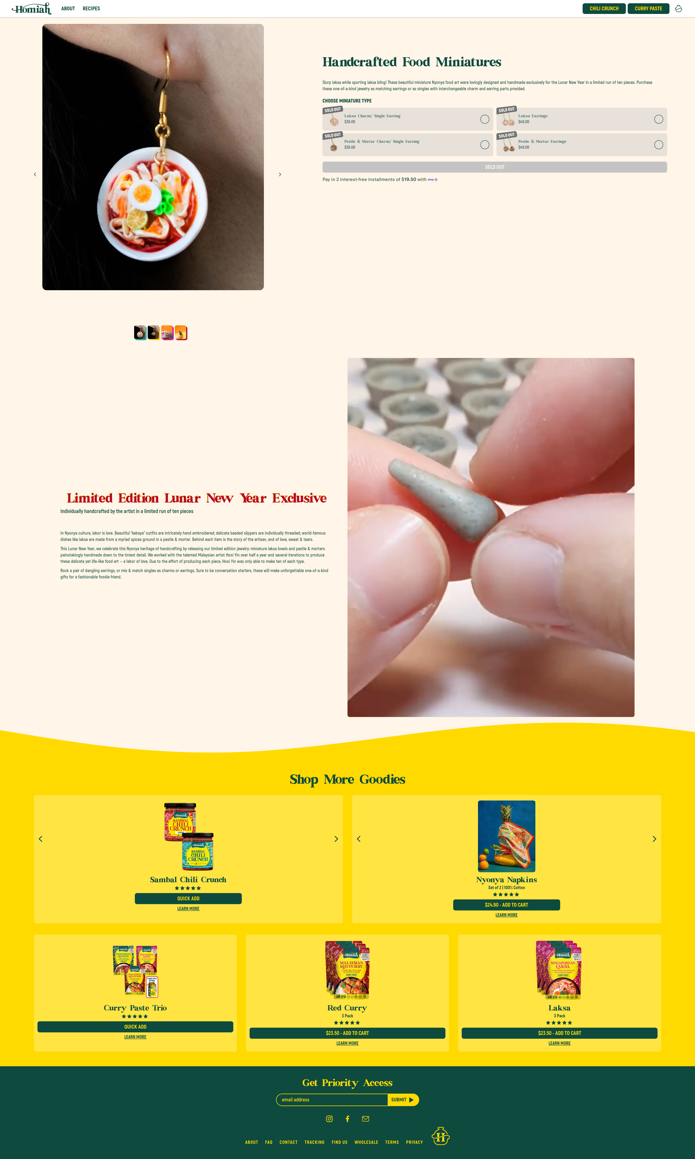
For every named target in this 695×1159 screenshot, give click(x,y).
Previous (36, 174)
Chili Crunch (604, 8)
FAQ (269, 1142)
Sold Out (495, 167)
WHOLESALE (366, 1142)
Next (281, 174)
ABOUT (251, 1142)
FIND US (340, 1142)
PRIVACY (414, 1142)
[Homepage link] (32, 8)
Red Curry (347, 1009)
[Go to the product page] (135, 970)
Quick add (188, 898)
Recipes (91, 8)
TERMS (392, 1142)
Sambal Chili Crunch (188, 880)
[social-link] (329, 1119)
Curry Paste (648, 8)
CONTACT (289, 1142)
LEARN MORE (188, 909)
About (68, 8)
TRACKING (315, 1142)
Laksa (560, 1009)
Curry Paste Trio (135, 1009)
